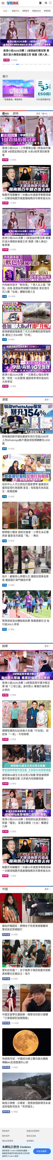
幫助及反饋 (31, 1136)
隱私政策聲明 (7, 1141)
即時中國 (6, 934)
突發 (4, 448)
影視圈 (6, 60)
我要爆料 (30, 1141)
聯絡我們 (5, 1131)
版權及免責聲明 (33, 1131)
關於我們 (5, 1136)
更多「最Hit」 (42, 113)
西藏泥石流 (36, 11)
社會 (4, 296)
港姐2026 (15, 11)
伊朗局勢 (47, 11)
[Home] (12, 3)
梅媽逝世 (25, 11)
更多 (47, 400)
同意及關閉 (41, 1151)
